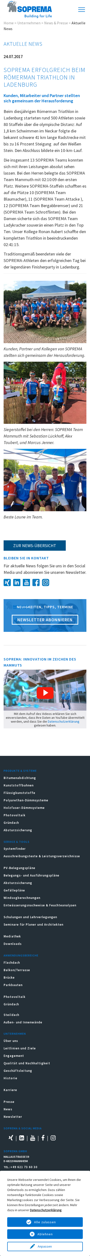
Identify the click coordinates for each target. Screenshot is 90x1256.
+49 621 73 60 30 (23, 1167)
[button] (45, 693)
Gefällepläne (14, 890)
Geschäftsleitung (18, 1071)
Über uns (11, 1041)
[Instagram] (47, 582)
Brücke (9, 977)
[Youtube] (27, 582)
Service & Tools (17, 842)
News (8, 1109)
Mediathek (12, 936)
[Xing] (8, 582)
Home (9, 22)
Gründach (11, 823)
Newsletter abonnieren (45, 619)
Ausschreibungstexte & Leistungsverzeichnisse (42, 856)
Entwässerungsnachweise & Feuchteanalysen (40, 905)
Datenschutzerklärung (63, 721)
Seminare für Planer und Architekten (33, 924)
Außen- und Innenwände (23, 1022)
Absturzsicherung (18, 830)
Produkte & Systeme (20, 770)
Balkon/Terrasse (17, 970)
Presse (9, 1102)
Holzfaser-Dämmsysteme (24, 808)
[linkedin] (18, 582)
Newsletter (13, 1117)
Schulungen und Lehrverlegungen (30, 917)
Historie (10, 1078)
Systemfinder (15, 849)
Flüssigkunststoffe (19, 793)
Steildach (11, 1015)
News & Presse (56, 22)
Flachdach (12, 963)
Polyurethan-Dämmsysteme (26, 800)
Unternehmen (29, 22)
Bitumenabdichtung (20, 778)
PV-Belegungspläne (19, 868)
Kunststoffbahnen (19, 785)
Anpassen (45, 1246)
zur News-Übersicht (34, 545)
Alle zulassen (45, 1222)
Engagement (14, 1056)
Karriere (10, 1090)
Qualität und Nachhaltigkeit (27, 1063)
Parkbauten (13, 985)
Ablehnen (45, 1234)
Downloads (13, 944)
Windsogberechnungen (22, 898)
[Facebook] (37, 582)
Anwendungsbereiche (21, 955)
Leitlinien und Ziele (20, 1048)
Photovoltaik (14, 815)
